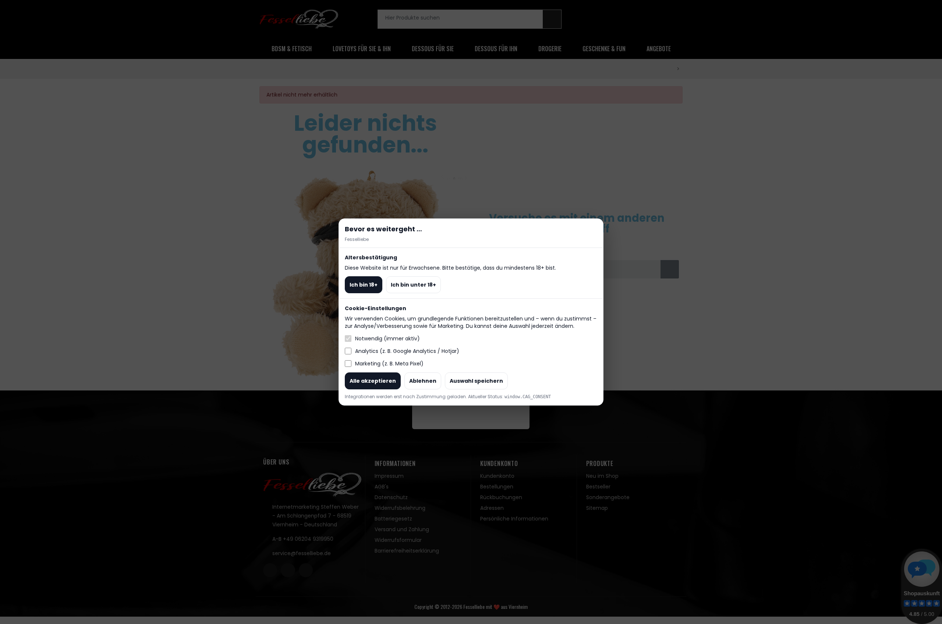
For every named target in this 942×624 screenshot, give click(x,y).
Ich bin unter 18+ (413, 284)
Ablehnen (422, 381)
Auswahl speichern (476, 381)
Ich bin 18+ (364, 284)
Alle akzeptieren (373, 381)
